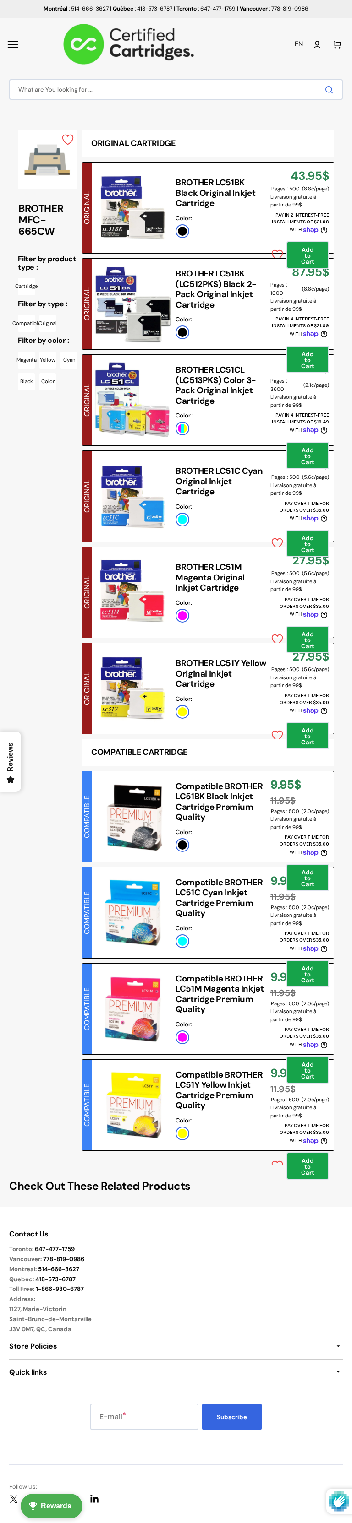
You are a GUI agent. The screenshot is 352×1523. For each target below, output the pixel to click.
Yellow (47, 360)
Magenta (26, 360)
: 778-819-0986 (274, 8)
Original (47, 323)
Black (26, 381)
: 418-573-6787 (142, 8)
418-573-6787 (55, 1279)
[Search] (331, 90)
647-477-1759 (55, 1249)
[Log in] (317, 44)
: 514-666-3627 (76, 8)
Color (48, 381)
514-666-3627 (58, 1269)
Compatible (26, 323)
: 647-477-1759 (206, 8)
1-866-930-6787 (60, 1289)
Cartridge (26, 286)
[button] (13, 44)
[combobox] (176, 89)
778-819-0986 (63, 1259)
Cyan (69, 360)
